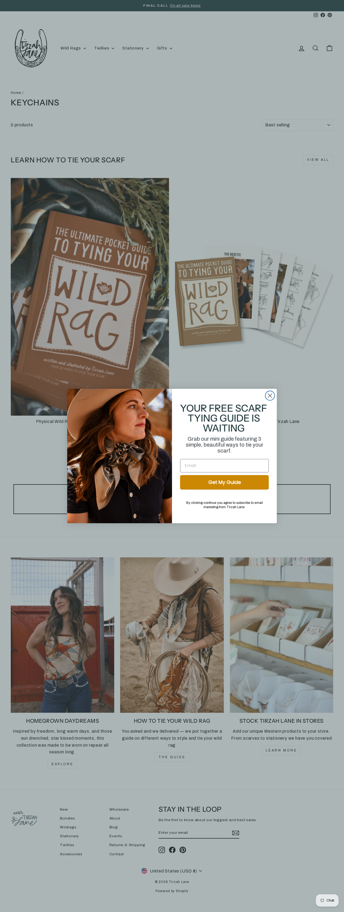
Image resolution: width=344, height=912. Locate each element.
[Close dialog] (270, 395)
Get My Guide (224, 482)
